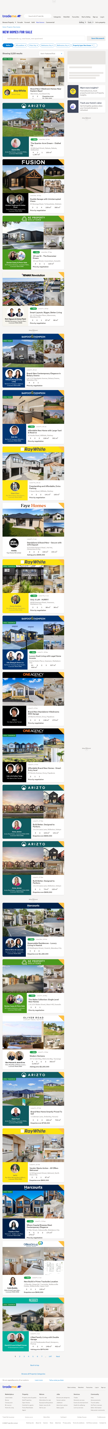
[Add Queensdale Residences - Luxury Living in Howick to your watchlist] (61, 906)
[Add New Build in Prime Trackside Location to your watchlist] (61, 1244)
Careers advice (61, 1400)
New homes (40, 22)
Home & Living (9, 1408)
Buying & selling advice (46, 1403)
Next (58, 1356)
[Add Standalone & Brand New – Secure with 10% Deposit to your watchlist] (61, 506)
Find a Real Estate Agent (27, 1409)
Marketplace (9, 1394)
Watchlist (81, 1387)
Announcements (96, 1400)
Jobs (58, 1394)
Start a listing (72, 1387)
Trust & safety (95, 1403)
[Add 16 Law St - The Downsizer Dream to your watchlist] (61, 219)
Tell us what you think (56, 1380)
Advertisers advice (62, 1405)
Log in (102, 17)
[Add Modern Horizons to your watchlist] (61, 1018)
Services (77, 1394)
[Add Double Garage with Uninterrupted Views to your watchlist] (61, 162)
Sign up (95, 17)
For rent (27, 22)
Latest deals (8, 1397)
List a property (100, 22)
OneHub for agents (28, 1405)
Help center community (98, 1410)
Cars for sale (43, 1397)
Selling (81, 22)
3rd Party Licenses (96, 1405)
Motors (41, 1394)
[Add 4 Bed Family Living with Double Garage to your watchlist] (61, 1300)
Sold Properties (26, 1400)
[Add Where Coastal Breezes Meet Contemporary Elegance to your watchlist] (61, 1188)
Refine (8, 45)
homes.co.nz (29, 1417)
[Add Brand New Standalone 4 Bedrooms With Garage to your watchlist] (61, 675)
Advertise (58, 1423)
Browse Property (8, 22)
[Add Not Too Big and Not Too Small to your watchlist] (61, 61)
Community (95, 1394)
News (51, 1423)
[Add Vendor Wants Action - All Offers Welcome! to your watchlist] (61, 1131)
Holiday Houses (81, 1417)
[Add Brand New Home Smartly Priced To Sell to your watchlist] (61, 1075)
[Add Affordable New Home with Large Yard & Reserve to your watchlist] (61, 393)
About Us (38, 1423)
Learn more (39, 1380)
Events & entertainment (81, 1403)
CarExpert (64, 1417)
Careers (45, 1423)
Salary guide (60, 1408)
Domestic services (79, 1400)
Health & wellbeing (79, 1405)
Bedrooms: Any (46, 45)
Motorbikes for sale (45, 1400)
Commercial (50, 22)
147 (50, 1356)
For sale (20, 22)
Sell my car (42, 1408)
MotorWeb (46, 1417)
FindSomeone (101, 1417)
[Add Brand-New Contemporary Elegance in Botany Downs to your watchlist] (61, 337)
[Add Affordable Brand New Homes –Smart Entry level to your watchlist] (61, 731)
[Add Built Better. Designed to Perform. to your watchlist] (61, 788)
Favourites (89, 1387)
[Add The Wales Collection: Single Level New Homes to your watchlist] (61, 962)
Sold (33, 22)
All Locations (20, 45)
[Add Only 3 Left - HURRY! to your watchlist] (61, 562)
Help (92, 1397)
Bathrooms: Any (62, 45)
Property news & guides (29, 1397)
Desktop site (30, 1423)
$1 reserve (8, 1405)
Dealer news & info (44, 1405)
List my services (78, 1408)
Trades (76, 1397)
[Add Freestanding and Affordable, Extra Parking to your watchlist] (61, 449)
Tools (90, 22)
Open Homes (26, 1403)
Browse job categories (63, 1397)
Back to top (34, 1365)
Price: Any (32, 45)
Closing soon (9, 1403)
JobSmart (59, 1403)
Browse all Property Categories (33, 1374)
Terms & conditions (78, 1423)
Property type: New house (82, 45)
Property (25, 1394)
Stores (7, 1400)
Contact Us (102, 1423)
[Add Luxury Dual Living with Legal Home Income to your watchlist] (61, 618)
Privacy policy (67, 1423)
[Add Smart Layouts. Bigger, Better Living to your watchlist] (61, 275)
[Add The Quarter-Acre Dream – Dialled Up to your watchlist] (61, 106)
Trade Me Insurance (8, 1417)
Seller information (96, 1408)
